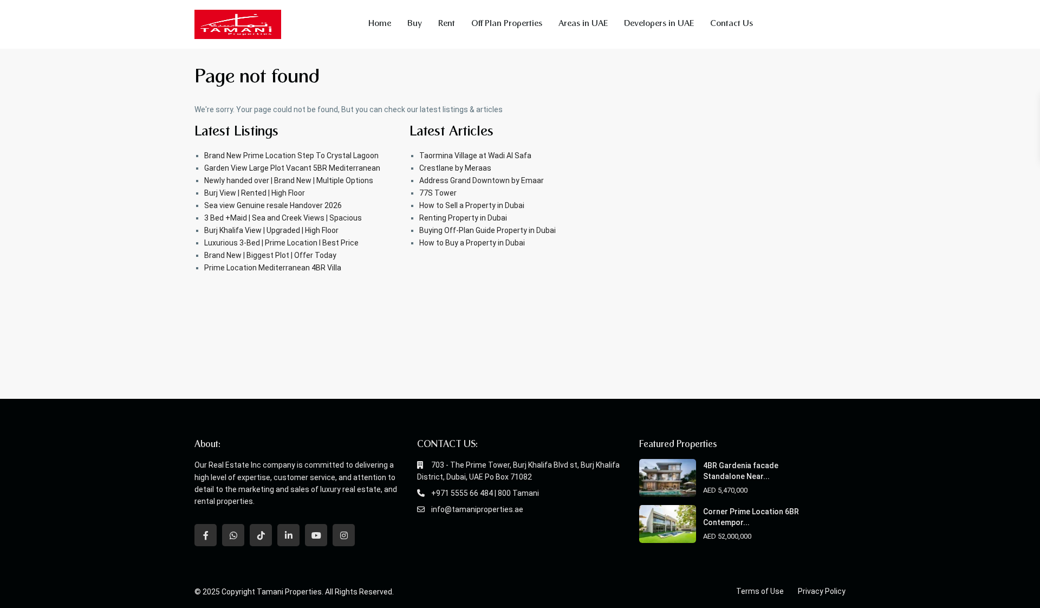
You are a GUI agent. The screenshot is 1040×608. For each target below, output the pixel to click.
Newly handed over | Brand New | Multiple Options (288, 180)
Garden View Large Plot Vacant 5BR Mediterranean (292, 168)
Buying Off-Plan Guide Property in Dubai (487, 230)
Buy (414, 24)
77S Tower (438, 193)
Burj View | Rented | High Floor (254, 193)
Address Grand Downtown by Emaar (481, 180)
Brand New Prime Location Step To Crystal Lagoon (291, 155)
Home (379, 24)
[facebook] (205, 535)
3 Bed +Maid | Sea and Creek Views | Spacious (283, 218)
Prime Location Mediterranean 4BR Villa (272, 267)
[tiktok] (261, 535)
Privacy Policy (822, 591)
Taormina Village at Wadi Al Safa (475, 155)
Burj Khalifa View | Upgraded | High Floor (271, 230)
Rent (446, 24)
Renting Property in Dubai (463, 218)
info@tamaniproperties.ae (477, 509)
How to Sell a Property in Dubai (471, 205)
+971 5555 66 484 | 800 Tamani (485, 493)
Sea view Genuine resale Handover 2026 (273, 205)
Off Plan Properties (506, 24)
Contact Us (731, 24)
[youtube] (316, 535)
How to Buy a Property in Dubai (472, 242)
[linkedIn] (288, 535)
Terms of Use (760, 591)
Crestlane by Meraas (455, 168)
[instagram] (344, 535)
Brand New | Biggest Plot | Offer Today (270, 255)
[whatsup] (233, 535)
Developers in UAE (659, 24)
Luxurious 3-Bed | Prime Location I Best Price (281, 242)
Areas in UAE (583, 24)
